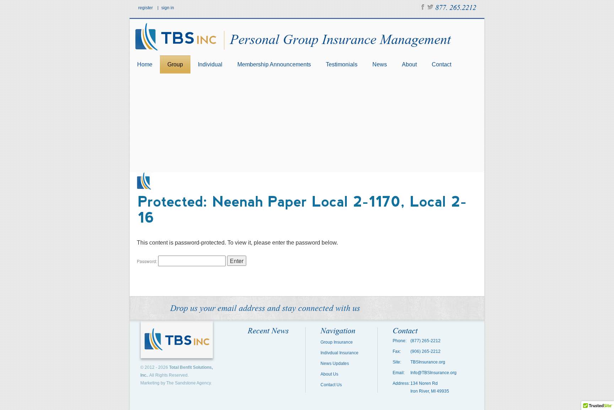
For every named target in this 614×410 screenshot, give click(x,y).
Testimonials (341, 64)
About (409, 64)
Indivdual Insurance (340, 352)
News (379, 64)
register (145, 7)
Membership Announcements (274, 64)
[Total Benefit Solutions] (178, 53)
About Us (329, 374)
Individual (210, 64)
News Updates (335, 363)
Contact (441, 64)
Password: (147, 261)
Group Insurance (337, 342)
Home (144, 64)
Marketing (150, 383)
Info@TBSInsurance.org (433, 372)
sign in (167, 7)
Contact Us (331, 384)
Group (175, 64)
